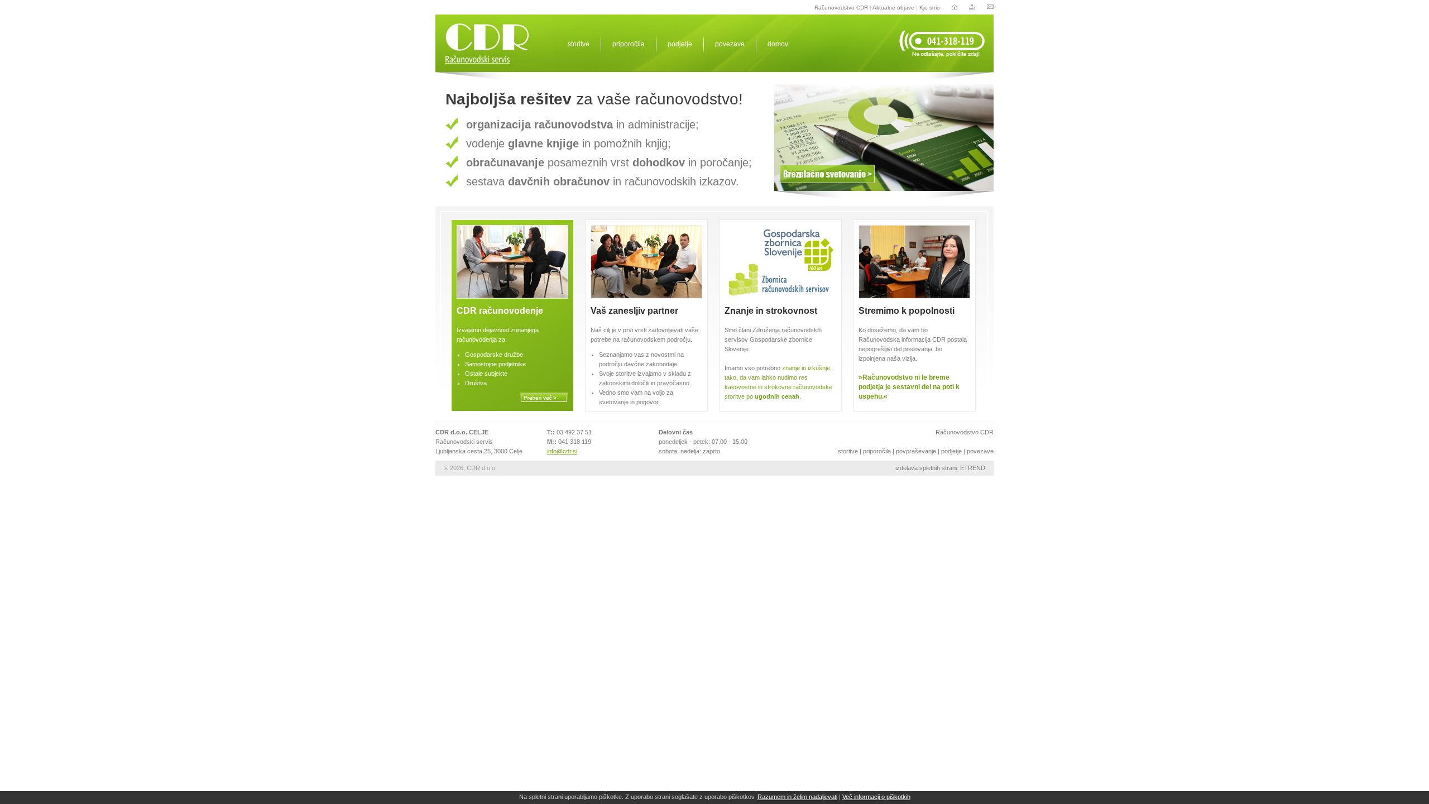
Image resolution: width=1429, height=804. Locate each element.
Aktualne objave (893, 7)
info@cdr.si (562, 451)
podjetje (680, 44)
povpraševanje (916, 451)
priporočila (628, 44)
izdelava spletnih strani (926, 468)
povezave (730, 44)
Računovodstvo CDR (841, 7)
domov (778, 44)
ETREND (972, 468)
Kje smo (929, 7)
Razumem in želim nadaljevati (797, 796)
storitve (578, 44)
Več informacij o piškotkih (876, 796)
